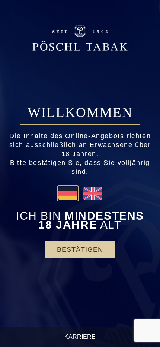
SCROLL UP (138, 323)
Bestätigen (80, 249)
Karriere (80, 337)
